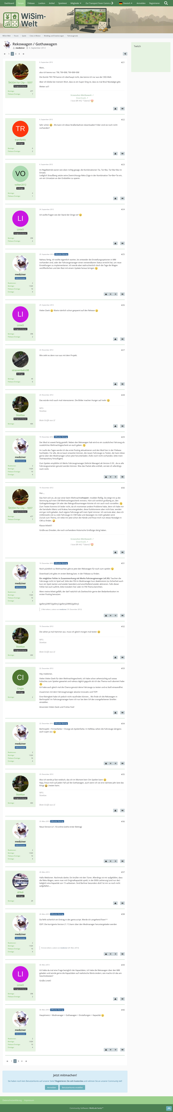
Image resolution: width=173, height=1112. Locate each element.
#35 (123, 774)
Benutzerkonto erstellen (72, 1087)
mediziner (62, 609)
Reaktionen (12, 283)
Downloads (81, 98)
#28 (123, 395)
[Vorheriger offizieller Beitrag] (110, 294)
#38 (123, 914)
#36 (123, 821)
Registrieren (154, 3)
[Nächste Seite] (23, 54)
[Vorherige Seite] (5, 54)
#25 (123, 254)
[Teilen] (125, 54)
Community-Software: (86, 1108)
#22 (123, 119)
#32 (123, 626)
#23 (123, 164)
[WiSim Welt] (86, 20)
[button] (126, 3)
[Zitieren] (122, 108)
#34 (123, 723)
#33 (123, 668)
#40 (123, 1010)
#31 (123, 563)
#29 (123, 437)
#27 (123, 350)
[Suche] (166, 3)
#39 (123, 965)
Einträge (11, 292)
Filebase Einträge (14, 94)
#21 (123, 62)
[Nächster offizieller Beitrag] (115, 294)
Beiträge (11, 91)
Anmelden (141, 3)
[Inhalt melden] (115, 108)
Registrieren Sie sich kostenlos (69, 1081)
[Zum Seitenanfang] (169, 1108)
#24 (123, 209)
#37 (123, 872)
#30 (123, 487)
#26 (123, 305)
